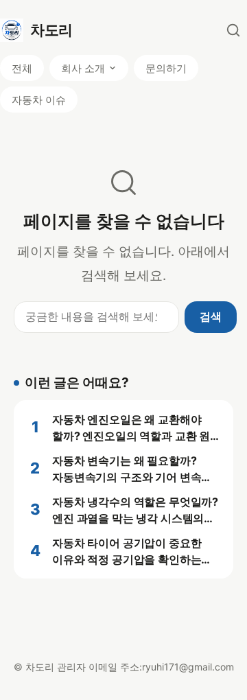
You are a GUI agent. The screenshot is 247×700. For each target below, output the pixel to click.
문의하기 (166, 68)
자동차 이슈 (39, 99)
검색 (211, 316)
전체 (22, 68)
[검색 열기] (233, 30)
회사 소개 (83, 68)
